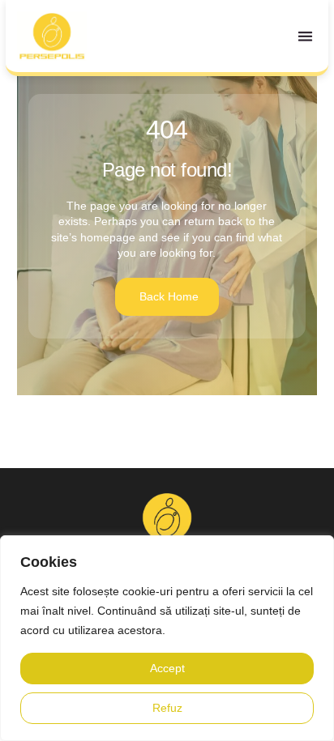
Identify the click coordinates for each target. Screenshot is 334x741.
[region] (167, 638)
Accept (167, 668)
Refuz (167, 707)
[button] (306, 36)
